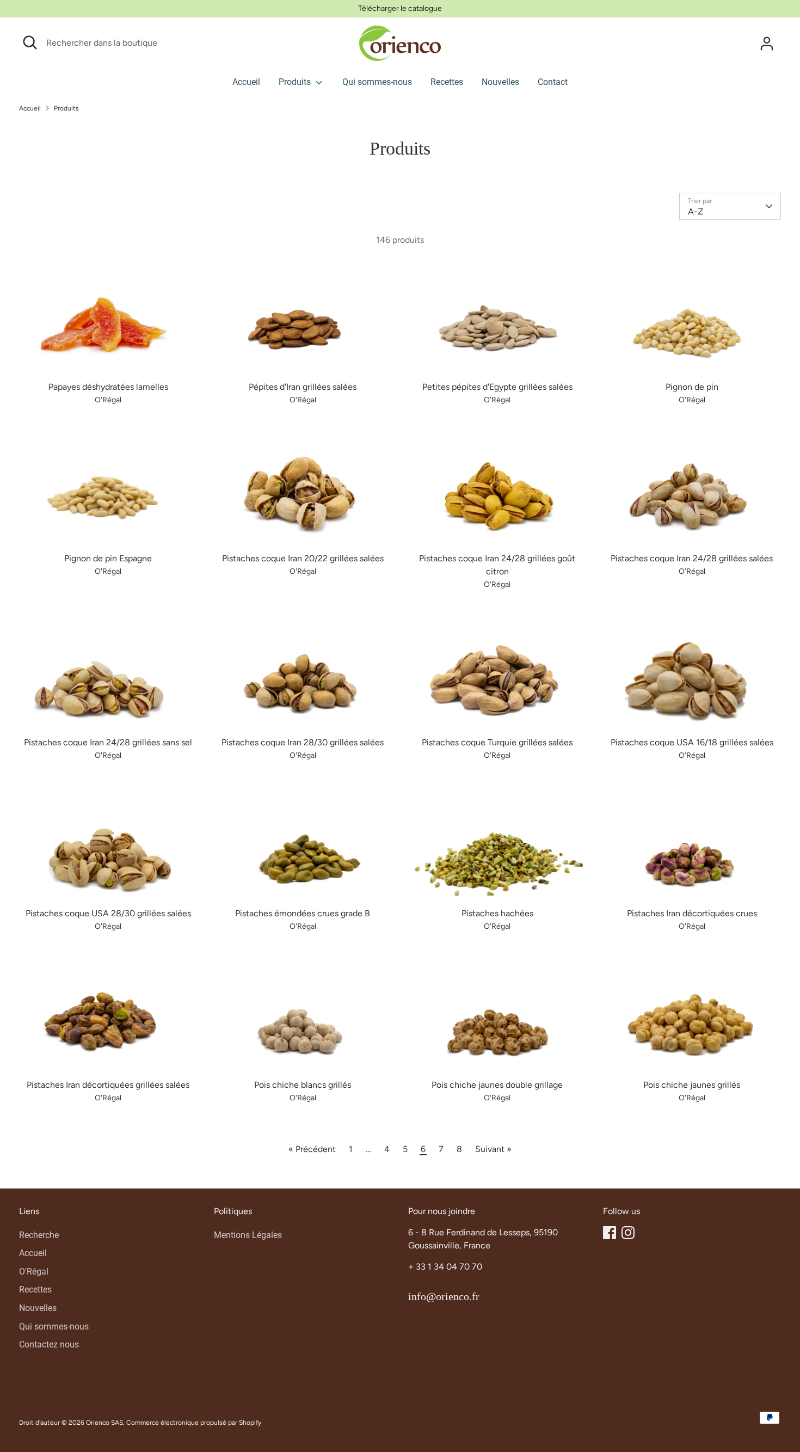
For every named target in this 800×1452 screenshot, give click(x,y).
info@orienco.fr (443, 1296)
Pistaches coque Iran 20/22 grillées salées (303, 558)
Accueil (246, 82)
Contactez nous (49, 1344)
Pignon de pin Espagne (108, 558)
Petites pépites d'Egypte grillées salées (497, 387)
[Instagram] (628, 1232)
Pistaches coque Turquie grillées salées (497, 742)
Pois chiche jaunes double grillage (497, 1085)
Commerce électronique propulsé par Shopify (193, 1422)
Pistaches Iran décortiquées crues (692, 913)
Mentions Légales (248, 1235)
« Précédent (312, 1149)
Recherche (39, 1235)
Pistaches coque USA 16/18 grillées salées (692, 742)
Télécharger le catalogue (400, 8)
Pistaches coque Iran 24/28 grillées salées (692, 558)
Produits (296, 82)
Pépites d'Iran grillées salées (302, 387)
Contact (553, 82)
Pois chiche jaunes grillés (691, 1085)
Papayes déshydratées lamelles (108, 387)
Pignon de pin (692, 387)
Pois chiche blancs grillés (302, 1085)
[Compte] (767, 43)
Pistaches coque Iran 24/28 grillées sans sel (108, 742)
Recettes (446, 82)
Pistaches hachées (497, 913)
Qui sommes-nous (377, 82)
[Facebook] (609, 1232)
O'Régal (33, 1271)
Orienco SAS (104, 1422)
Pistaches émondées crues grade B (302, 913)
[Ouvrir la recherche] (30, 42)
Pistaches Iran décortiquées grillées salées (108, 1085)
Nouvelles (500, 82)
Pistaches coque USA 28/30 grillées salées (108, 913)
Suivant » (493, 1149)
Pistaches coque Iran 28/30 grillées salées (302, 742)
